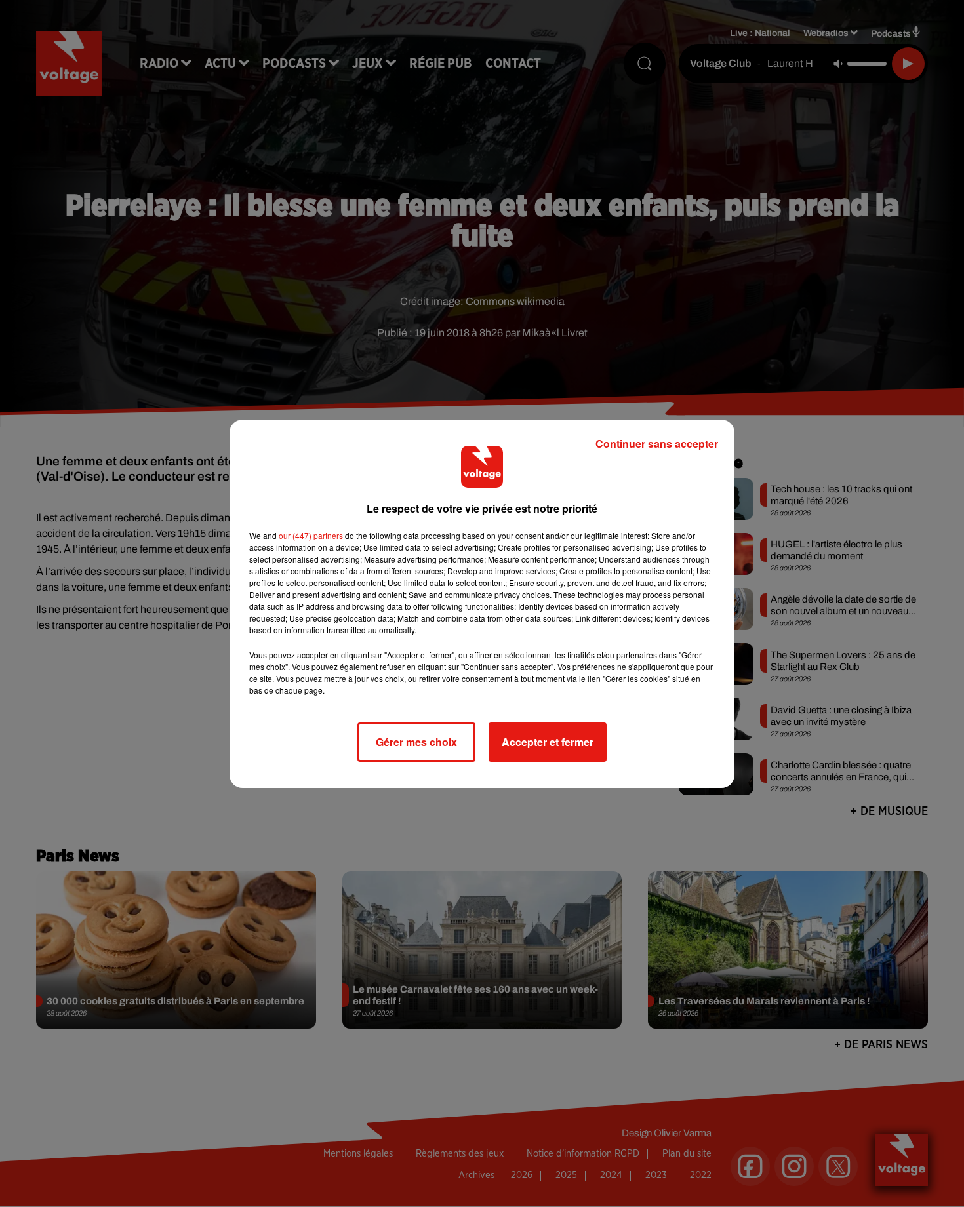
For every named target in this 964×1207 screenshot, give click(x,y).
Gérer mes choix (416, 741)
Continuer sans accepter (656, 443)
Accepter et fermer (547, 741)
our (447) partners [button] (311, 535)
